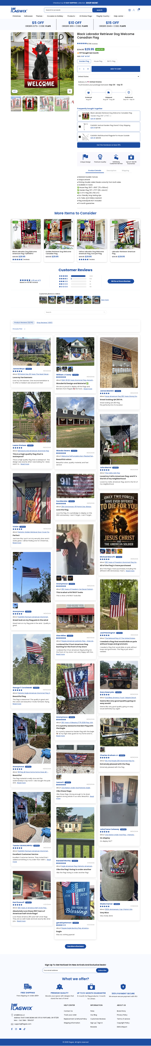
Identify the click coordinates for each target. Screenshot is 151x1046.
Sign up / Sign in (96, 1023)
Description (111, 170)
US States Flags (85, 16)
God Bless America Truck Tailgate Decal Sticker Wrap (118, 699)
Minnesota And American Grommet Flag (33, 451)
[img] (30, 280)
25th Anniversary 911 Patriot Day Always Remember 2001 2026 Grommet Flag (73, 507)
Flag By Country (103, 16)
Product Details (94, 170)
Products (71, 16)
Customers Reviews (98, 1019)
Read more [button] (88, 389)
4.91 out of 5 (36, 280)
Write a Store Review (120, 281)
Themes (39, 16)
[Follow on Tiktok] (24, 1029)
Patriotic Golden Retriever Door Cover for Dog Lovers (31, 533)
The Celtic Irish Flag (112, 473)
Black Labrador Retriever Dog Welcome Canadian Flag (111, 113)
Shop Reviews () (45, 322)
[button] (63, 276)
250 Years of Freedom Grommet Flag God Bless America (118, 563)
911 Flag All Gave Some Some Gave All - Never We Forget (30, 773)
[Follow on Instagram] (16, 1029)
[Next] (70, 63)
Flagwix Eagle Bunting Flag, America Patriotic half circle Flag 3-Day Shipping (72, 929)
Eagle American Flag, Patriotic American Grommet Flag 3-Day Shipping (74, 867)
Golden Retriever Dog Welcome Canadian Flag (58, 252)
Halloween (28, 16)
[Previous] (14, 63)
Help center (118, 16)
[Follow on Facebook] (12, 1029)
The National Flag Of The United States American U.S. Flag (117, 639)
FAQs (92, 1011)
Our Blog (93, 1015)
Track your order (70, 1015)
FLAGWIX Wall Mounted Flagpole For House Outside (110, 135)
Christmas (16, 16)
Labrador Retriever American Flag (123, 252)
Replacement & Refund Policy (75, 1019)
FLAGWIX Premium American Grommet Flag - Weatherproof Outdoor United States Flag (31, 618)
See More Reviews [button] (75, 946)
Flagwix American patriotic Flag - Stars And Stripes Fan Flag (75, 642)
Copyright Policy (123, 1023)
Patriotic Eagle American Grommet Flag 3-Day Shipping (32, 694)
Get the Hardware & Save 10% (109, 145)
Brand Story (121, 1011)
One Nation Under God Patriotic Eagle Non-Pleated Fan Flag (73, 789)
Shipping (125, 170)
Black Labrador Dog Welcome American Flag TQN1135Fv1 (24, 252)
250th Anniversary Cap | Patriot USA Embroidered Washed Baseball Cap (116, 910)
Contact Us (68, 1011)
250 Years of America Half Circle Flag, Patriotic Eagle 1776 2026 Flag (30, 909)
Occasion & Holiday (55, 16)
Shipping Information (72, 1023)
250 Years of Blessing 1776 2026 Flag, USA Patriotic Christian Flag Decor (74, 723)
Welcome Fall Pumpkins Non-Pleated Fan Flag (74, 457)
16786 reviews (92, 44)
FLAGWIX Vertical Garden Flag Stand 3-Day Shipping (110, 125)
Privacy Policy (122, 1015)
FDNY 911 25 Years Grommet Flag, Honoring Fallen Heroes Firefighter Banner (75, 381)
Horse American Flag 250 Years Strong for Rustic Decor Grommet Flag (118, 397)
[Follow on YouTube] (20, 1029)
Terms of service (123, 1019)
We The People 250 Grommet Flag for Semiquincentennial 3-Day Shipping (117, 762)
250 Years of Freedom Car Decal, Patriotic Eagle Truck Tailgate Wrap (75, 590)
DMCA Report (122, 1027)
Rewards (93, 1027)
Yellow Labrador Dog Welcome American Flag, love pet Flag (91, 252)
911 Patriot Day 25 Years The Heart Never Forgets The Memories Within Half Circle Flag (31, 375)
